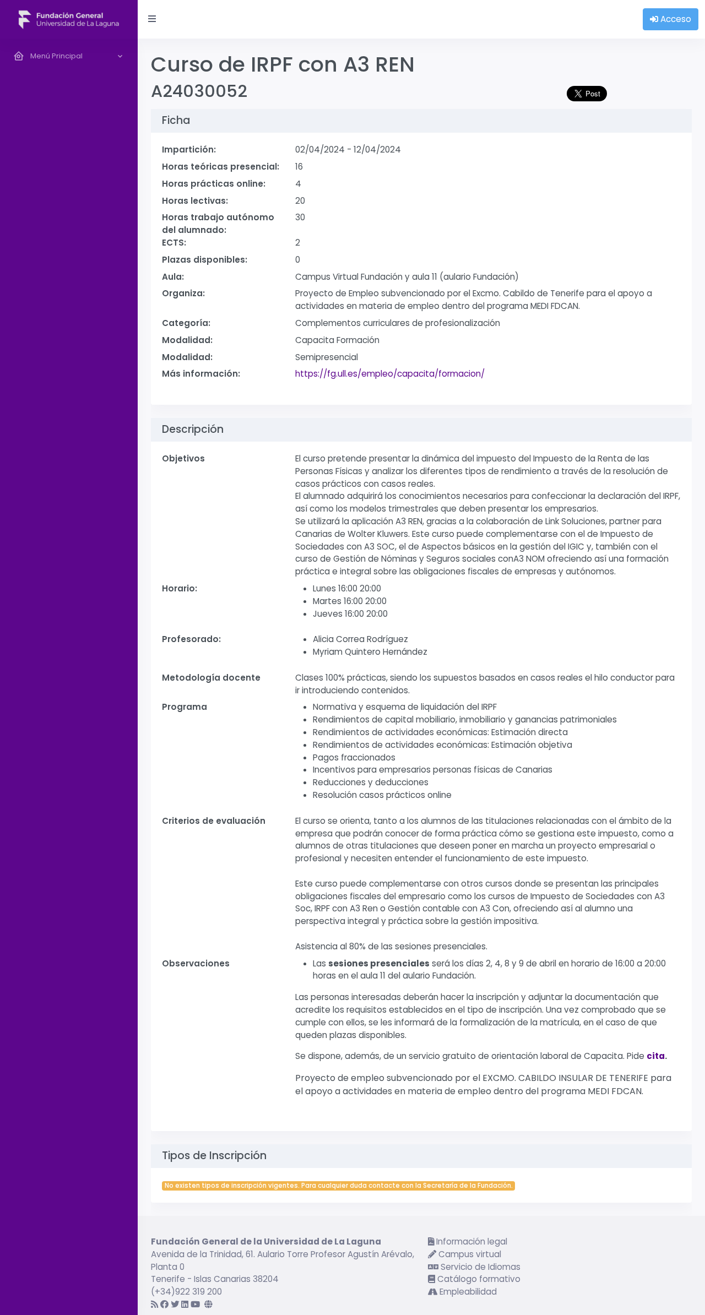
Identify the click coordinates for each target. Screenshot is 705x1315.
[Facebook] (164, 1304)
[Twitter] (175, 1304)
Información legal (470, 1241)
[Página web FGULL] (208, 1304)
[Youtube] (195, 1304)
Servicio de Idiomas (479, 1267)
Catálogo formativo (477, 1279)
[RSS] (154, 1304)
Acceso (674, 19)
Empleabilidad (467, 1291)
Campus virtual (468, 1254)
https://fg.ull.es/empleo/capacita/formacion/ (390, 373)
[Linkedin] (184, 1304)
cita (656, 1056)
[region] (69, 677)
